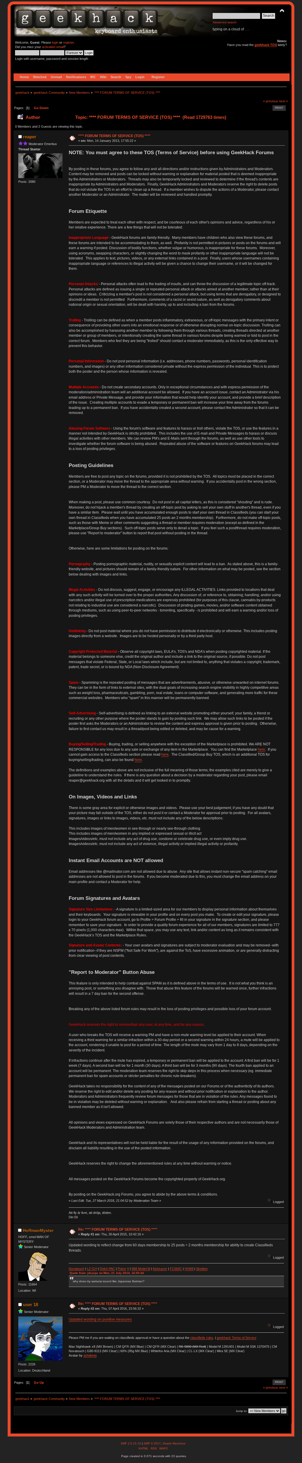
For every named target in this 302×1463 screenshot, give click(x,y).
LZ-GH (92, 1268)
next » (283, 101)
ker (124, 1268)
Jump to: (241, 1411)
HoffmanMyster (38, 1230)
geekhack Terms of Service (236, 1337)
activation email (53, 47)
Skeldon (202, 1268)
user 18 (30, 1304)
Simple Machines (174, 1443)
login (55, 42)
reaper (29, 136)
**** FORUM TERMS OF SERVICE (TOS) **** (114, 136)
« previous (270, 101)
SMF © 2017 (152, 1443)
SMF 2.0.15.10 (131, 1443)
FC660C (176, 1268)
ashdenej (89, 1355)
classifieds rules (201, 1337)
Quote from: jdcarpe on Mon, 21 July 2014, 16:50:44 (107, 1273)
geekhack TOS (266, 45)
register (68, 42)
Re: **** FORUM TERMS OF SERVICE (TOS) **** (117, 1229)
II (128, 1268)
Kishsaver (160, 1268)
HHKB (189, 1268)
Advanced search (225, 22)
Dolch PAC (107, 1268)
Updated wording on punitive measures (100, 1319)
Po (120, 1268)
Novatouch (76, 1268)
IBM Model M (141, 1268)
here (261, 749)
